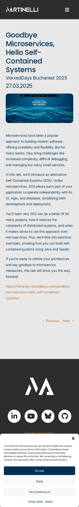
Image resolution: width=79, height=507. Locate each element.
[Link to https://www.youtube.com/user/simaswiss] (31, 416)
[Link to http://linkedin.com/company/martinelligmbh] (14, 416)
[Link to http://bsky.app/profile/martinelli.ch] (48, 416)
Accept (39, 470)
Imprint (49, 501)
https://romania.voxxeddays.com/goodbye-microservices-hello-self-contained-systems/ (38, 292)
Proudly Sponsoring (39, 433)
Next (66, 321)
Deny (39, 481)
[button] (73, 438)
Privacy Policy (35, 501)
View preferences (39, 492)
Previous (52, 321)
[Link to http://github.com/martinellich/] (65, 416)
